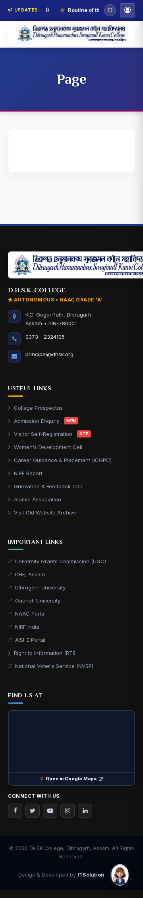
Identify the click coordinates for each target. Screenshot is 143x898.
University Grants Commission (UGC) (60, 561)
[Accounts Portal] (127, 10)
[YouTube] (50, 811)
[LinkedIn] (85, 811)
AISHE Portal (30, 640)
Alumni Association (37, 499)
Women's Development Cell (48, 447)
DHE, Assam (30, 574)
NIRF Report (28, 473)
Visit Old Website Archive (45, 512)
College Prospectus (38, 408)
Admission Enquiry (45, 421)
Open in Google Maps (71, 778)
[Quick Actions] (120, 875)
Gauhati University (37, 600)
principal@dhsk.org (49, 354)
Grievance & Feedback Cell (48, 486)
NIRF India (27, 627)
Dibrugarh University (40, 587)
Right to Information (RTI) (44, 653)
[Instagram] (67, 811)
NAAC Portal (30, 613)
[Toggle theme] (110, 10)
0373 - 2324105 (45, 337)
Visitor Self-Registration (51, 434)
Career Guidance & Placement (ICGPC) (63, 460)
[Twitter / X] (32, 811)
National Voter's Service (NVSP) (54, 666)
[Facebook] (15, 811)
